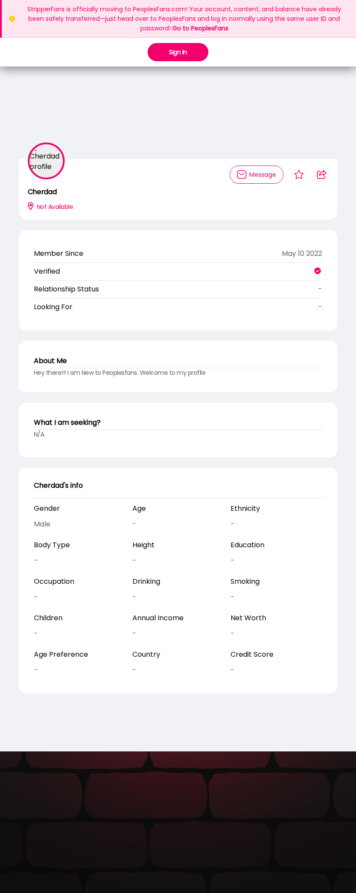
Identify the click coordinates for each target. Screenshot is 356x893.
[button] (172, 96)
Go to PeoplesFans (200, 28)
